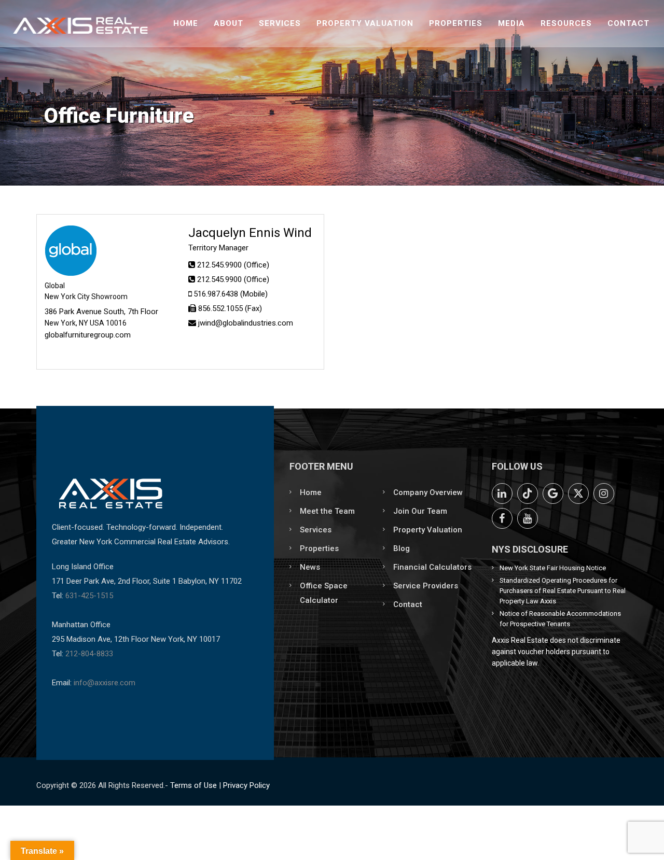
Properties (455, 23)
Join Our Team (420, 511)
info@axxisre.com (104, 682)
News (310, 567)
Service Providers (425, 585)
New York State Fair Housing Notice (553, 568)
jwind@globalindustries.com (245, 323)
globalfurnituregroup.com (88, 335)
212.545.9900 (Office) (233, 265)
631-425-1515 (89, 595)
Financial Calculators (432, 567)
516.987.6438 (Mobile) (230, 294)
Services (280, 23)
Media (511, 23)
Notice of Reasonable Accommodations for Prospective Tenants (560, 619)
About (228, 23)
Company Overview (428, 492)
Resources (566, 23)
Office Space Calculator (324, 593)
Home (185, 23)
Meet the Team (327, 511)
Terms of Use (193, 785)
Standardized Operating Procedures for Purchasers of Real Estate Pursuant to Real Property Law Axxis (563, 590)
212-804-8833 (89, 653)
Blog (401, 548)
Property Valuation (364, 23)
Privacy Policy (246, 785)
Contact (628, 23)
